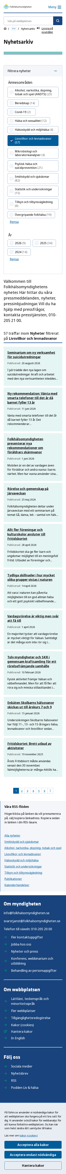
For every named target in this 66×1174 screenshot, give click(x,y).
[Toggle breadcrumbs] (13, 29)
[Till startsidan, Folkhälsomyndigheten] (18, 6)
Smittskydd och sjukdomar (21, 842)
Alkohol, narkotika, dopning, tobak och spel (32, 848)
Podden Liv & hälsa (24, 1087)
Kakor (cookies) (22, 1025)
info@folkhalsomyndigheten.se (27, 913)
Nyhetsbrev (19, 1073)
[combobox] (33, 20)
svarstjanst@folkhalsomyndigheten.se (32, 921)
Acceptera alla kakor (33, 1145)
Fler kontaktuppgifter (27, 937)
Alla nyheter (12, 836)
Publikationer (13, 879)
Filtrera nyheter (19, 71)
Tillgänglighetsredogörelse (30, 1018)
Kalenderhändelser (16, 885)
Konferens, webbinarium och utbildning (32, 961)
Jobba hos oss (21, 944)
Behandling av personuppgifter (34, 970)
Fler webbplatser (23, 1010)
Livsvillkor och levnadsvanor (22, 854)
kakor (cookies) (29, 1135)
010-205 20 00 (41, 929)
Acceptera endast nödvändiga (33, 1155)
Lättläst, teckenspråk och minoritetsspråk (30, 1001)
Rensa (14, 222)
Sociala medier (21, 1066)
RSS (13, 1080)
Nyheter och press (24, 951)
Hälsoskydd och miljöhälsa (21, 860)
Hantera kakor (33, 1165)
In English (18, 1038)
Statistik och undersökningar (23, 866)
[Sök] (57, 20)
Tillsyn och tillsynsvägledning (23, 873)
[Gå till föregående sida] (50, 791)
